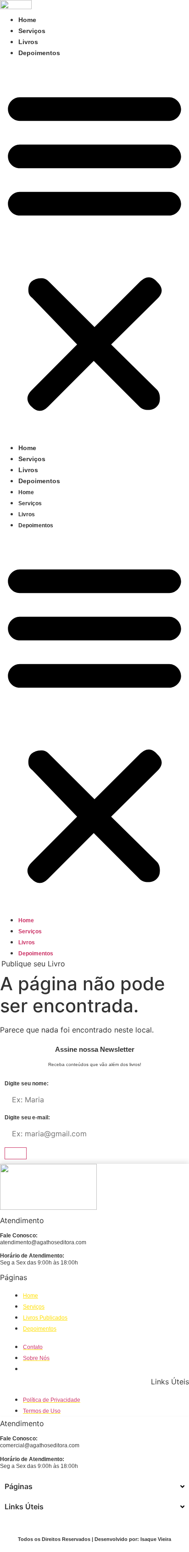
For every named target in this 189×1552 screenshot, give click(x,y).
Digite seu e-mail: (27, 1118)
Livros (28, 41)
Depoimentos (39, 52)
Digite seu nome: (27, 1084)
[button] (94, 250)
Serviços (31, 30)
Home (27, 19)
